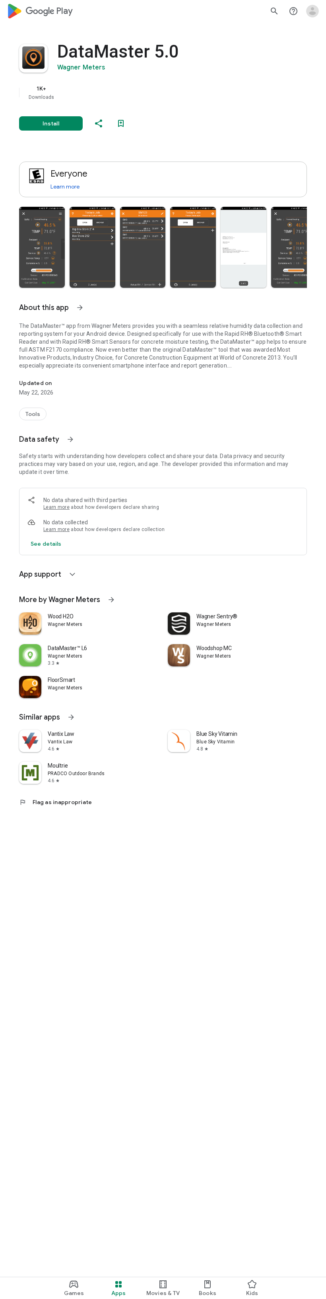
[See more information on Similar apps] (71, 717)
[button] (42, 247)
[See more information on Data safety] (70, 439)
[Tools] (33, 414)
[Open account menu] (312, 11)
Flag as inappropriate (55, 802)
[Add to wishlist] (120, 123)
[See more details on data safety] (46, 543)
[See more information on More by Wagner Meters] (111, 599)
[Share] (98, 123)
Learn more (65, 186)
